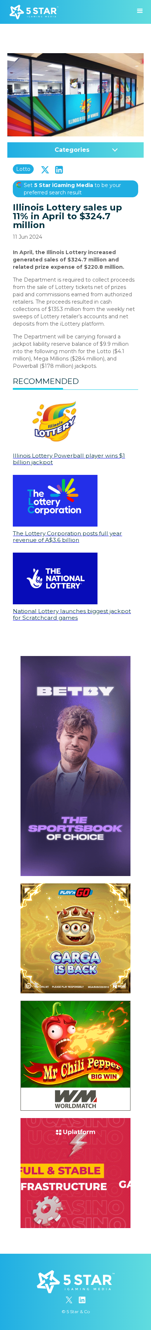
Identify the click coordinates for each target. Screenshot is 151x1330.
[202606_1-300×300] (75, 1004)
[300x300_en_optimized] (75, 1121)
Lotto (23, 169)
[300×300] (75, 887)
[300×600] (75, 659)
